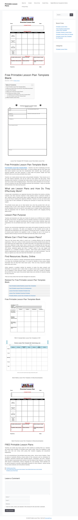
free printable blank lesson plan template (33, 469)
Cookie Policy (45, 3)
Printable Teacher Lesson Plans (64, 32)
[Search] (71, 14)
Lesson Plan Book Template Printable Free (19, 290)
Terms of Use (37, 3)
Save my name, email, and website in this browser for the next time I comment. (25, 506)
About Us (24, 3)
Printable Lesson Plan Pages (12, 470)
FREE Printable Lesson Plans (13, 97)
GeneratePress (48, 518)
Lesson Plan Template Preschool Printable (19, 293)
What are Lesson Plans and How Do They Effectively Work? (20, 88)
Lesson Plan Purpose (11, 90)
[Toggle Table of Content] (31, 85)
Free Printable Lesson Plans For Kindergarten (20, 288)
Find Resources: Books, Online (13, 93)
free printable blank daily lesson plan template (15, 469)
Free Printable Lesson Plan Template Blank (15, 86)
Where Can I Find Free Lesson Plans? (15, 91)
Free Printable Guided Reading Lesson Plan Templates (22, 285)
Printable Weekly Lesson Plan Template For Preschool (22, 295)
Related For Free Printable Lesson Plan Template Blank (19, 94)
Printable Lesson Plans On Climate (64, 34)
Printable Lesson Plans (10, 468)
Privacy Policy (25, 6)
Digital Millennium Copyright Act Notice (59, 3)
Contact (30, 3)
